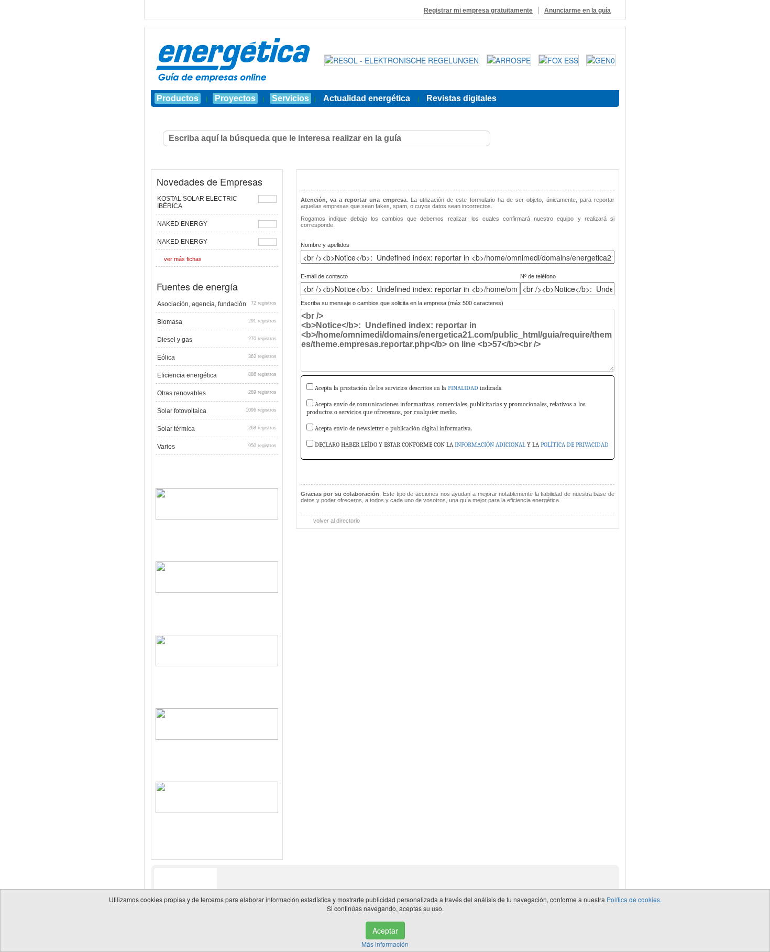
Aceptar (385, 930)
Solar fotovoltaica (217, 411)
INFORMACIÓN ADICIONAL (490, 444)
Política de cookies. (634, 899)
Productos (178, 98)
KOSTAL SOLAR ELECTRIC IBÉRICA (197, 202)
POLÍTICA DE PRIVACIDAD (575, 444)
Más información (385, 943)
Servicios (290, 98)
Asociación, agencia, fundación (217, 304)
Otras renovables (217, 393)
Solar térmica (217, 428)
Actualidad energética (366, 98)
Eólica (217, 357)
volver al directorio (336, 520)
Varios (217, 446)
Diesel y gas (217, 339)
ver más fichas (183, 259)
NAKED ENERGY (182, 224)
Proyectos (235, 98)
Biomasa (217, 322)
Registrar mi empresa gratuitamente (478, 10)
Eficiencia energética (217, 375)
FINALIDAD (463, 388)
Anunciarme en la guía (577, 10)
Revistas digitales (461, 98)
